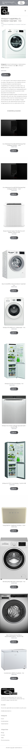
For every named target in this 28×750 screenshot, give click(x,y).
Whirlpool (21, 65)
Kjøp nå (6, 74)
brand (8, 64)
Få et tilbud (21, 3)
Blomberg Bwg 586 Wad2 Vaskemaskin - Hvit (14, 581)
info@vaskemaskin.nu (6, 711)
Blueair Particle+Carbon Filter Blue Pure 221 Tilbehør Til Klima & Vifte (14, 231)
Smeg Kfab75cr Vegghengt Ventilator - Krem (14, 525)
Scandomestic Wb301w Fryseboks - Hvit (14, 673)
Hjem (2, 23)
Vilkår (2, 737)
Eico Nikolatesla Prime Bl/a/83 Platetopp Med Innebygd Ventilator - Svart (14, 144)
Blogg (2, 732)
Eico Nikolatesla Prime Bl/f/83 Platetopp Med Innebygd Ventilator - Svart (14, 188)
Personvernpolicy (5, 740)
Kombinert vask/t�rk (13, 65)
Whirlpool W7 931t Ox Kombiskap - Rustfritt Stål (14, 483)
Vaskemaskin (4, 65)
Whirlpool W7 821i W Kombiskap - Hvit (14, 383)
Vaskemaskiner (22, 64)
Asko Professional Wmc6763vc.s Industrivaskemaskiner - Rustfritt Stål (14, 635)
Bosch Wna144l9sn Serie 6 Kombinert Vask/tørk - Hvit (14, 284)
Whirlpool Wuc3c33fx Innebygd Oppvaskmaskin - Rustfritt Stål (14, 426)
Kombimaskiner (14, 64)
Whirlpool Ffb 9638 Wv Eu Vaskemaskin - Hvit (14, 327)
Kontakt (3, 735)
